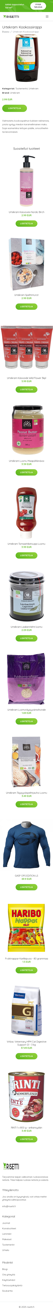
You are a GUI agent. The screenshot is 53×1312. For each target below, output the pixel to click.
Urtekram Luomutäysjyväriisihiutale (27, 709)
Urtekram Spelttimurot (26, 295)
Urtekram (33, 88)
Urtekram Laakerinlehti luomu (26, 626)
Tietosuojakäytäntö (12, 1285)
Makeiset (6, 1239)
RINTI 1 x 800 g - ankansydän (26, 1127)
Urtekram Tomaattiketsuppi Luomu (26, 543)
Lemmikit (6, 1233)
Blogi (5, 1269)
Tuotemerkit (21, 88)
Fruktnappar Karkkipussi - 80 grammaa (26, 958)
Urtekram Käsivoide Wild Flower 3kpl (26, 378)
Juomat (6, 1223)
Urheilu (5, 1250)
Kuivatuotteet (9, 1228)
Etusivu (5, 31)
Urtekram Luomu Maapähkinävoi (26, 460)
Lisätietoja (14, 108)
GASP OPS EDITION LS (26, 875)
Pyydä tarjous (38, 5)
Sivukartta (7, 1290)
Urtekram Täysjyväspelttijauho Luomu (26, 792)
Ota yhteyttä (8, 1274)
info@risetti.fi (9, 1206)
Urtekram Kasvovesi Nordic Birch (26, 212)
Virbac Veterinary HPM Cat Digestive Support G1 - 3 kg (26, 1043)
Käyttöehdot (8, 1280)
